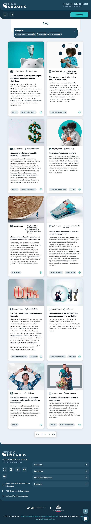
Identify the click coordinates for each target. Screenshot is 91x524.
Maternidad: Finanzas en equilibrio (62, 153)
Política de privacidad (47, 519)
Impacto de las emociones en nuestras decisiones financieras (64, 233)
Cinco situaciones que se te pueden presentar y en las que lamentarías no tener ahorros (25, 400)
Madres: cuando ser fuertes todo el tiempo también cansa (62, 78)
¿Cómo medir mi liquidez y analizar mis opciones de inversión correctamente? (25, 238)
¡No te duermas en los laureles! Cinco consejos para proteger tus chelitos (63, 314)
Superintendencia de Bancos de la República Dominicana (39, 516)
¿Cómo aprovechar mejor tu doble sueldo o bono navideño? (23, 154)
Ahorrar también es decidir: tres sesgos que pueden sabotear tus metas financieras (25, 78)
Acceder (78, 15)
